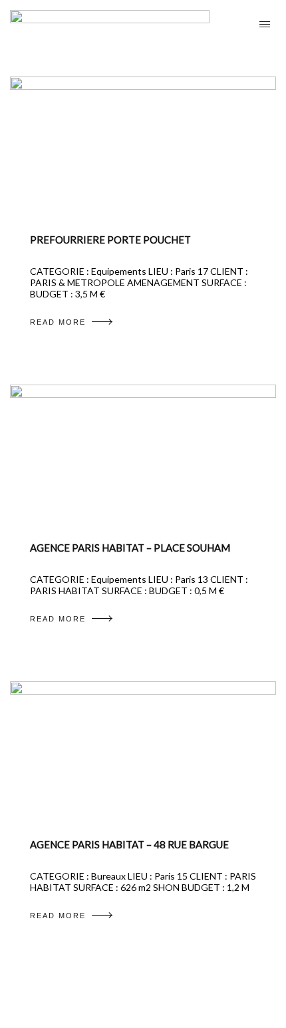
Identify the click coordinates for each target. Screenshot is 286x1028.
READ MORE (58, 322)
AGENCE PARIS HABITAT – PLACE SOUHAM (130, 548)
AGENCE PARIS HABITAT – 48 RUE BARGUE (129, 844)
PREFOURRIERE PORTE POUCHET (110, 240)
